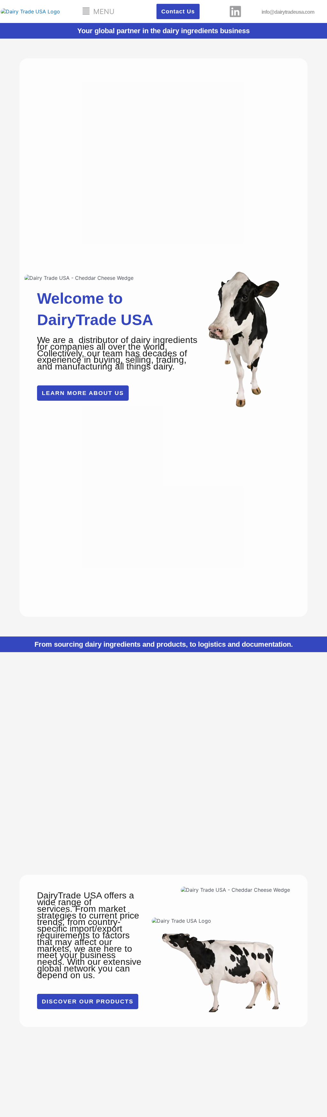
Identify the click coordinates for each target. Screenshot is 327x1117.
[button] (98, 11)
